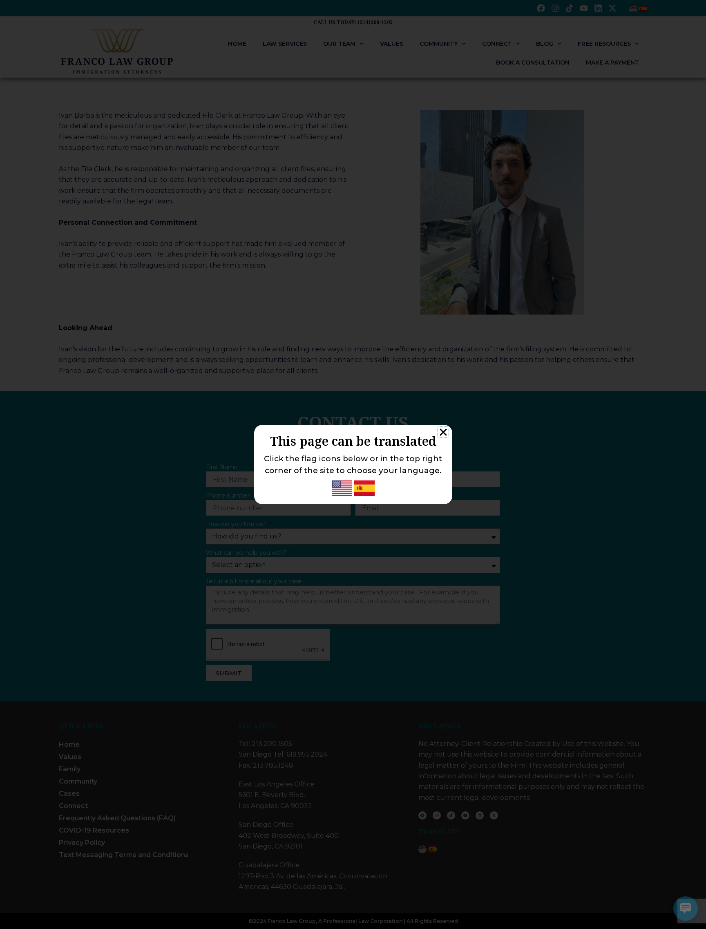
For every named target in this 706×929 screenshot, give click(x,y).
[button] (443, 432)
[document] (353, 464)
